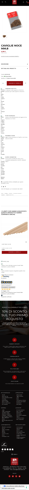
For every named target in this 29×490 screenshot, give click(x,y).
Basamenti (19, 412)
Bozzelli (3, 432)
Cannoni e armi (5, 433)
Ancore (3, 428)
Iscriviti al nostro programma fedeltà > (10, 56)
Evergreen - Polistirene (7, 415)
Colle (18, 397)
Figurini (18, 416)
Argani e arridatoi (5, 429)
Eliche (3, 435)
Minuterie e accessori (6, 427)
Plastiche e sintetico (6, 414)
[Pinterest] (5, 186)
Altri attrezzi (19, 404)
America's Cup (5, 396)
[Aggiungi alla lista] (25, 83)
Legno (3, 410)
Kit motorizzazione (20, 410)
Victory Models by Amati (7, 397)
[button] (14, 199)
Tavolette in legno (5, 412)
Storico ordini (19, 431)
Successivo (11, 287)
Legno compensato (6, 411)
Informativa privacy (21, 432)
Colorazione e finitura (21, 400)
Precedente (4, 287)
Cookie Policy (19, 433)
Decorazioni (19, 414)
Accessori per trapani (21, 401)
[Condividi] (1, 186)
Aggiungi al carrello (15, 83)
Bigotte (3, 431)
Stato (2, 76)
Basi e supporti (20, 411)
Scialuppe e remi (5, 436)
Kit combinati (5, 404)
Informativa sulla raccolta (8, 488)
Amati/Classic (5, 400)
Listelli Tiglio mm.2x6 (6, 244)
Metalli (3, 419)
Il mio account (20, 427)
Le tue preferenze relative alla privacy (14, 486)
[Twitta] (3, 186)
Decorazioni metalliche (21, 415)
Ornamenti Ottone (20, 418)
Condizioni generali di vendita (21, 436)
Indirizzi (18, 429)
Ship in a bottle (5, 401)
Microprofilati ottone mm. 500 (7, 421)
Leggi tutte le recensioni (7, 274)
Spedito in (3, 78)
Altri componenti (20, 419)
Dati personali (19, 428)
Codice (3, 74)
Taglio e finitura (20, 396)
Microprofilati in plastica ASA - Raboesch (7, 417)
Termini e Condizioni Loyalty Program (21, 438)
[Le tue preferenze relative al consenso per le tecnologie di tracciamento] (26, 487)
